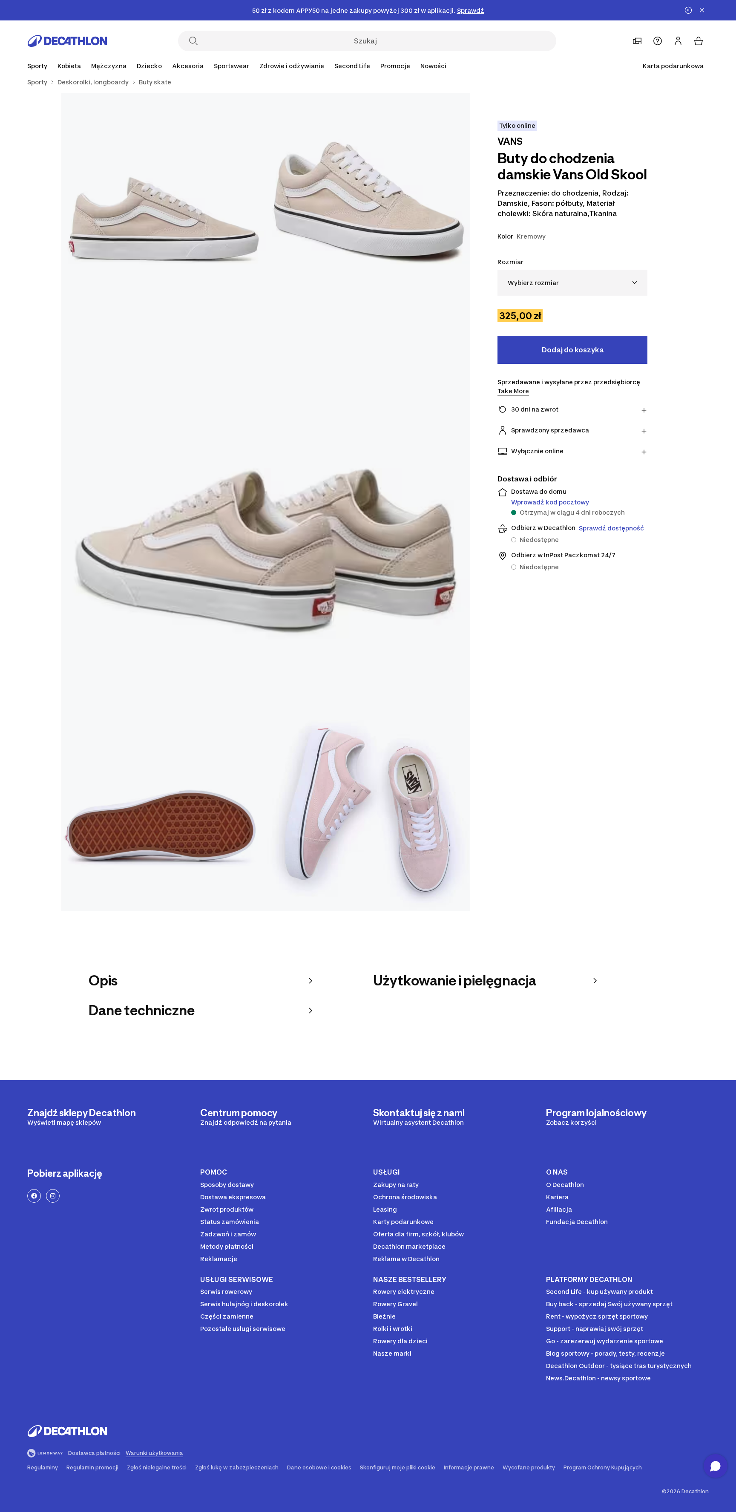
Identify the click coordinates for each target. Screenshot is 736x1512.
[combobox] (572, 283)
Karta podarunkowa (673, 65)
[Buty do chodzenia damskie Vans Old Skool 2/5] (163, 195)
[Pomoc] (657, 41)
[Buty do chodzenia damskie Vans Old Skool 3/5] (265, 502)
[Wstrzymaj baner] (688, 10)
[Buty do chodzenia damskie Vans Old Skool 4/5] (163, 809)
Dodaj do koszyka (573, 350)
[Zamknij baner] (702, 10)
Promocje (395, 65)
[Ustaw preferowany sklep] (637, 41)
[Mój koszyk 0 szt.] (698, 41)
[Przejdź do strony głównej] (67, 41)
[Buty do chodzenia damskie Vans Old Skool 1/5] (368, 195)
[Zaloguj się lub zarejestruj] (678, 41)
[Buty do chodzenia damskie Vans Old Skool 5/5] (368, 809)
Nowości (433, 65)
